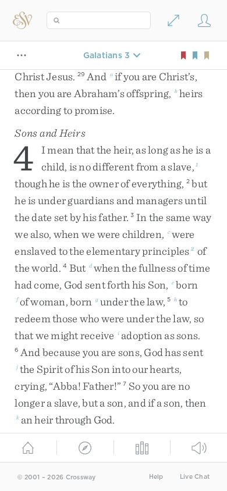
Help (156, 477)
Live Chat (195, 477)
